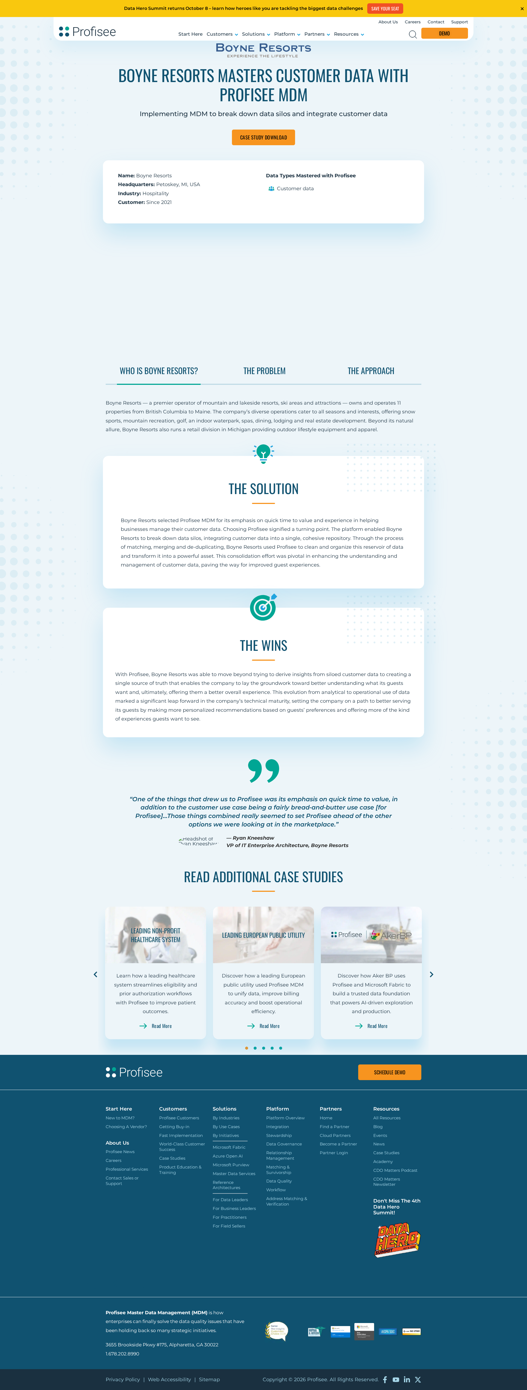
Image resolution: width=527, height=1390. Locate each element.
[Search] (413, 34)
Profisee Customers (179, 1117)
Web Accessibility (169, 1380)
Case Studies (172, 1158)
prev (95, 975)
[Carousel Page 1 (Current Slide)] (246, 1048)
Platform (284, 34)
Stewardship (279, 1135)
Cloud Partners (335, 1135)
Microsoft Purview (231, 1164)
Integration (277, 1126)
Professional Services (127, 1169)
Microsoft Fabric (229, 1147)
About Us (388, 21)
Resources (346, 34)
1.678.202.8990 (122, 1354)
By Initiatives (226, 1135)
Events (380, 1135)
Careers (413, 21)
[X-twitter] (417, 1379)
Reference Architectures (226, 1185)
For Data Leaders (230, 1199)
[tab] (159, 375)
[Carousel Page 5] (280, 1048)
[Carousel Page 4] (272, 1048)
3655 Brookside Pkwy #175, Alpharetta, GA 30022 (162, 1344)
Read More (162, 1025)
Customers (220, 34)
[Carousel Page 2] (255, 1048)
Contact (436, 21)
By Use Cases (226, 1126)
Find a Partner (334, 1126)
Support (459, 21)
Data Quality (279, 1181)
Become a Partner (338, 1144)
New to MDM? (120, 1117)
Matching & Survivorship (278, 1169)
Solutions (253, 34)
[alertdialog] (263, 8)
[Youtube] (396, 1379)
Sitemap (209, 1380)
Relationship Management (280, 1155)
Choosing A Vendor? (126, 1126)
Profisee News (120, 1151)
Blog (378, 1126)
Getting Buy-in (174, 1126)
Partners (314, 34)
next (432, 975)
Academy (383, 1161)
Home (326, 1117)
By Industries (226, 1117)
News (379, 1144)
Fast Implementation (181, 1135)
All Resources (386, 1117)
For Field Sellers (229, 1226)
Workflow (276, 1189)
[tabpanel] (263, 409)
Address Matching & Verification (286, 1201)
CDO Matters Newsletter (386, 1181)
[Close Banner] (522, 9)
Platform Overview (285, 1117)
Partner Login (334, 1152)
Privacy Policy (123, 1380)
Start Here (190, 34)
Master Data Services (234, 1173)
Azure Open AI (228, 1156)
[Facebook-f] (385, 1379)
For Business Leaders (234, 1208)
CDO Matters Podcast (395, 1170)
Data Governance (284, 1144)
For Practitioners (229, 1217)
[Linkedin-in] (406, 1379)
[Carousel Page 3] (263, 1048)
